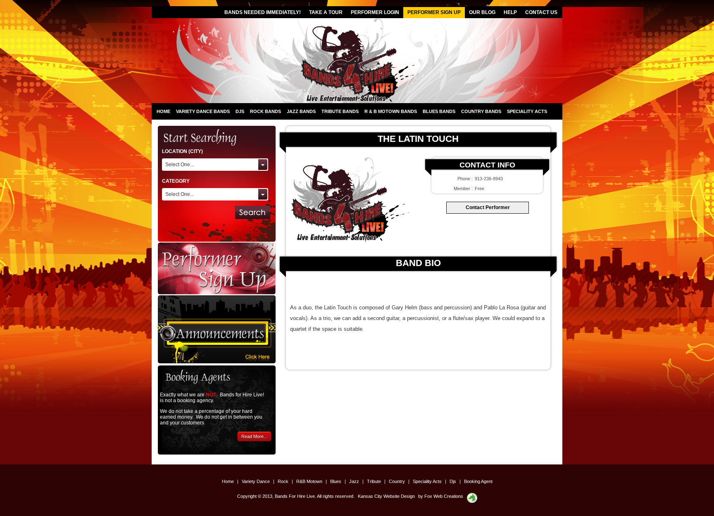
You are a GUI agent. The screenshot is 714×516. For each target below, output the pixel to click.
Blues (336, 481)
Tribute (374, 481)
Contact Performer (488, 207)
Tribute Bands (340, 111)
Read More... (254, 436)
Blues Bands (439, 111)
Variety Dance (256, 481)
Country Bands (481, 111)
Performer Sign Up (434, 12)
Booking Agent (478, 481)
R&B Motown (310, 481)
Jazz (354, 481)
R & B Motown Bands (390, 111)
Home (163, 111)
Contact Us (541, 12)
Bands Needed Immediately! (262, 12)
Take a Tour (326, 12)
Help (510, 12)
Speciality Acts (527, 111)
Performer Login (375, 12)
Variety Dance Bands (203, 111)
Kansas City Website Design (386, 496)
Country (397, 481)
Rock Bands (265, 111)
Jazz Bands (301, 111)
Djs (240, 111)
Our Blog (482, 12)
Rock (284, 481)
